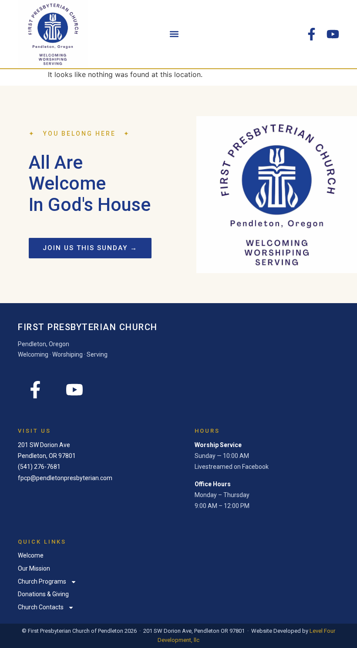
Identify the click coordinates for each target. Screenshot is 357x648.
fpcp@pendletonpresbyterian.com (65, 477)
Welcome (31, 555)
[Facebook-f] (311, 34)
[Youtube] (333, 34)
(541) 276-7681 (39, 466)
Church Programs (42, 581)
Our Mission (34, 568)
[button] (174, 34)
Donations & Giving (43, 594)
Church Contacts (41, 607)
